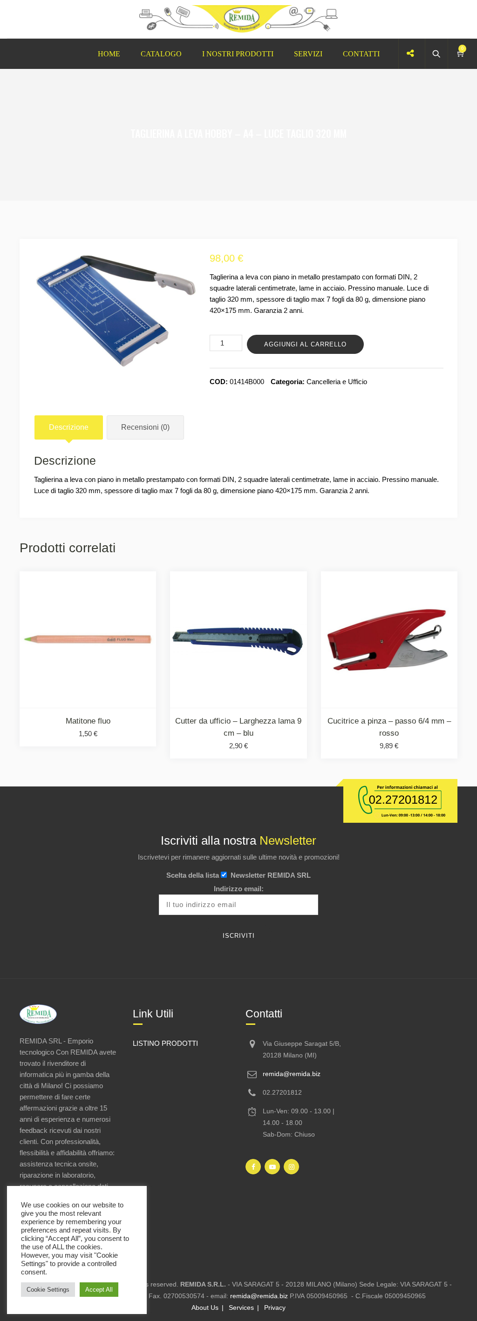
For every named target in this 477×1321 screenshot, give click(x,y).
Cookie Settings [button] (48, 1289)
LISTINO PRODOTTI (165, 1043)
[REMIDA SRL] (238, 19)
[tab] (68, 427)
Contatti (361, 54)
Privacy (275, 1307)
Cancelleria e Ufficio (337, 382)
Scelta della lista (192, 875)
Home (109, 54)
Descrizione (69, 427)
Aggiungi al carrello (305, 344)
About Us (204, 1307)
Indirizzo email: (239, 889)
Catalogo (161, 54)
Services (241, 1307)
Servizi (308, 54)
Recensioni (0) (145, 427)
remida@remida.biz (291, 1073)
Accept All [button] (99, 1289)
